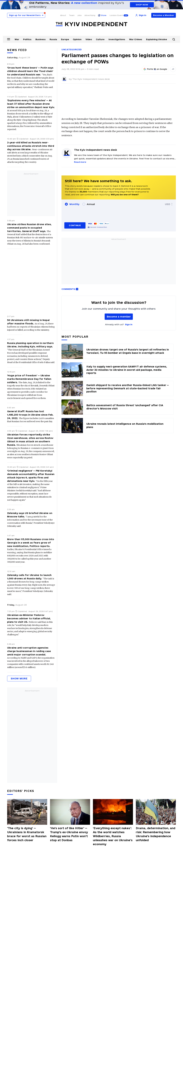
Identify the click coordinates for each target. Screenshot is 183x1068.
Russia (53, 39)
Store (103, 15)
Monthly (74, 204)
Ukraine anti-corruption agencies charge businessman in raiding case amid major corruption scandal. (29, 651)
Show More (19, 678)
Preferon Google (157, 69)
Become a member (119, 316)
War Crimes (135, 39)
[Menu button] (8, 39)
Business (40, 39)
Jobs (79, 15)
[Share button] (173, 69)
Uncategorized (71, 49)
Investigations (117, 39)
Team (71, 15)
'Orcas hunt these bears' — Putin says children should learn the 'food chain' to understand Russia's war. (30, 71)
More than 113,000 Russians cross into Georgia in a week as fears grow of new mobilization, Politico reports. (30, 542)
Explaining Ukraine (156, 39)
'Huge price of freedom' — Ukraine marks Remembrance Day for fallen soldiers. (29, 379)
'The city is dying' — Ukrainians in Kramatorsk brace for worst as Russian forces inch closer (26, 834)
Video (88, 39)
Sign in (128, 324)
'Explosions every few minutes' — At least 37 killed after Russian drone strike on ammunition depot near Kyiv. (31, 103)
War (17, 39)
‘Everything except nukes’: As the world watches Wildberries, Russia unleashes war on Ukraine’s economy (113, 836)
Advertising (89, 15)
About (63, 15)
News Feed (17, 50)
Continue (75, 225)
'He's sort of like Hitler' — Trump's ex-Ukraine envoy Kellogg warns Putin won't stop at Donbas (69, 834)
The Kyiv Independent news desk (91, 79)
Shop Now (142, 4)
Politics (27, 39)
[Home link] (91, 24)
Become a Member (163, 15)
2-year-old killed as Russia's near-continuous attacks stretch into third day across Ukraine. (30, 146)
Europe (65, 39)
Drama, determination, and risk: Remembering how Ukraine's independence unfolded (155, 834)
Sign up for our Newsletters (26, 15)
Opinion (77, 39)
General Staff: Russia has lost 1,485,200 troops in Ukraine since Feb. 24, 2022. (30, 414)
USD (167, 204)
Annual (91, 204)
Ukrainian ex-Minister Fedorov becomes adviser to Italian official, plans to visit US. (29, 618)
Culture (100, 39)
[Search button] (174, 39)
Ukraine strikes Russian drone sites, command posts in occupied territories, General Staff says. (29, 227)
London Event (116, 15)
